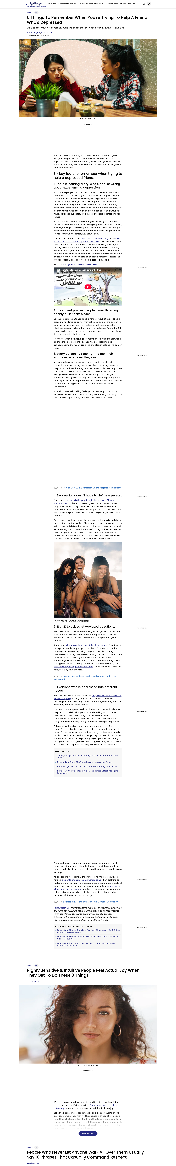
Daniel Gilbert (46, 33)
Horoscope (64, 4)
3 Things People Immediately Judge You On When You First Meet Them (87, 756)
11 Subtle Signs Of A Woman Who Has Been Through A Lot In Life (87, 766)
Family (76, 4)
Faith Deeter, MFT (33, 33)
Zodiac (56, 4)
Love (50, 4)
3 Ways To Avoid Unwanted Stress (80, 264)
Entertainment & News (89, 4)
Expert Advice (133, 4)
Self (71, 4)
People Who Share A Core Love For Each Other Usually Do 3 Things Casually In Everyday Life (88, 931)
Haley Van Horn (33, 981)
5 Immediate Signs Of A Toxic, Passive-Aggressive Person (84, 762)
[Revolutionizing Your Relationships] (36, 4)
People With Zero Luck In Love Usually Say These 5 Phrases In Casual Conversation (86, 944)
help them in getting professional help (73, 666)
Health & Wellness (106, 4)
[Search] (143, 3)
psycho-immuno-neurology (95, 238)
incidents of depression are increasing (81, 879)
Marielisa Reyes (33, 1163)
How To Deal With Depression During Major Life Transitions (92, 487)
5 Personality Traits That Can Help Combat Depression (90, 901)
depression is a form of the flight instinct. (87, 645)
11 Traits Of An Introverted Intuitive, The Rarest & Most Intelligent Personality (87, 772)
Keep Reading (88, 1133)
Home (29, 12)
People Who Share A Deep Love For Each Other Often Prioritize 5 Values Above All (87, 937)
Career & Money (120, 4)
